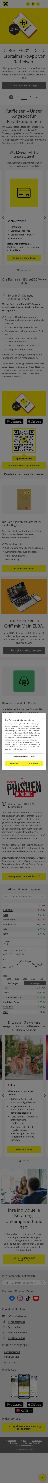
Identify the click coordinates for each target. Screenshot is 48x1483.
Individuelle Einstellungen (24, 756)
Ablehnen (14, 763)
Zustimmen (34, 763)
